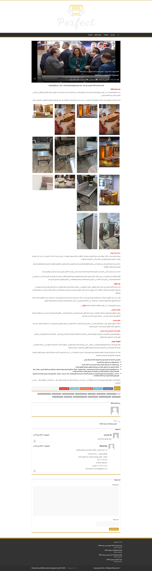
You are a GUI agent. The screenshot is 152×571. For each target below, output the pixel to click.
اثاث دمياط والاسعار (111, 394)
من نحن (112, 34)
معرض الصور (97, 34)
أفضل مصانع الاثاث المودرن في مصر (92, 100)
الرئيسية (118, 34)
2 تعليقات (83, 79)
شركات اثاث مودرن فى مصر (105, 397)
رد (34, 441)
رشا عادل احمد (108, 435)
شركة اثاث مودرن (68, 397)
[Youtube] (69, 568)
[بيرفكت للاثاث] (76, 16)
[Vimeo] (68, 568)
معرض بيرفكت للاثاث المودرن (54, 256)
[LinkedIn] (71, 568)
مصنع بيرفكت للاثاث (111, 256)
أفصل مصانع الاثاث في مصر (74, 352)
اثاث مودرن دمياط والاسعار (68, 394)
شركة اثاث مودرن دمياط (57, 397)
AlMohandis (44, 568)
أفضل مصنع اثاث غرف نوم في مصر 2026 (110, 555)
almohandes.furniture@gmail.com (96, 468)
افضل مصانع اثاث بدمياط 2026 (108, 422)
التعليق (115, 485)
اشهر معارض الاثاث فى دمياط (44, 394)
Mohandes (114, 79)
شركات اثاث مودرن (116, 397)
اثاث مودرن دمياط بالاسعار (81, 394)
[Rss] (76, 568)
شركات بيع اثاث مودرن (93, 397)
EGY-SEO (62, 568)
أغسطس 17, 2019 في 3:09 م (41, 446)
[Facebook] (74, 568)
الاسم (116, 519)
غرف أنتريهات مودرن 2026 (114, 559)
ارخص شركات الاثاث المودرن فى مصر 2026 (110, 545)
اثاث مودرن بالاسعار (101, 394)
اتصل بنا (90, 34)
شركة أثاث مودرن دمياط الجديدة (80, 397)
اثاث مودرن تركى (92, 394)
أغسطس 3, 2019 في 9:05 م (41, 435)
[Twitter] (73, 568)
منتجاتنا (106, 34)
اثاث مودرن (108, 71)
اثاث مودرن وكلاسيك (57, 394)
